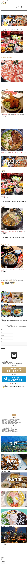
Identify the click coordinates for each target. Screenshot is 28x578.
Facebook (12, 11)
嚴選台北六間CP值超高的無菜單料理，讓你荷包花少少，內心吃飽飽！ (15, 121)
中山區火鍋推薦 (6, 320)
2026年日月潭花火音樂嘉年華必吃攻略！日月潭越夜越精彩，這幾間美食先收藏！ (10, 427)
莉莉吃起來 (5, 197)
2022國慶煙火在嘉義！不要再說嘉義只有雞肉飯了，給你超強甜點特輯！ (15, 201)
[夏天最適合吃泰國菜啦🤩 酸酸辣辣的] (22, 402)
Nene (4, 271)
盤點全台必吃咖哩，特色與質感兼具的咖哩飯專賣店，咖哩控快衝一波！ (9, 430)
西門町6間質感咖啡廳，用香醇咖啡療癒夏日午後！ (7, 428)
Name (1, 332)
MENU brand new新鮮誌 (3, 546)
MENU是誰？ (18, 11)
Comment (2, 341)
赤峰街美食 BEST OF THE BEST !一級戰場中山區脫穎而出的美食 (14, 237)
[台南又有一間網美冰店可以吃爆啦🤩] (22, 410)
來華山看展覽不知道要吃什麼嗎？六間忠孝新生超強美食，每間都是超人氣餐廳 (9, 420)
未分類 (1, 559)
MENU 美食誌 (14, 6)
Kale (16, 575)
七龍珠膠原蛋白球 (3, 320)
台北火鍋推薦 (20, 320)
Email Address (2, 335)
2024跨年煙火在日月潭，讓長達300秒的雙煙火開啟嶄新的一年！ (8, 325)
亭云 (2, 319)
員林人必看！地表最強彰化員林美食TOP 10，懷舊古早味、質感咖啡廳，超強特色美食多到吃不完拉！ (12, 422)
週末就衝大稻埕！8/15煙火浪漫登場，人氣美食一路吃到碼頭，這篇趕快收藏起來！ (10, 431)
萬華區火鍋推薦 (6, 321)
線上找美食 (15, 11)
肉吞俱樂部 (4, 321)
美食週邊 (2, 555)
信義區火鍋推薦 (9, 320)
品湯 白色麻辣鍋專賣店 (24, 320)
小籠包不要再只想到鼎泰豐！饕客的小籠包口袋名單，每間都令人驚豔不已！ (9, 423)
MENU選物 (2, 558)
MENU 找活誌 (2, 547)
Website (2, 338)
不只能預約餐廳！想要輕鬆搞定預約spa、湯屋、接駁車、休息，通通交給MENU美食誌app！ (16, 326)
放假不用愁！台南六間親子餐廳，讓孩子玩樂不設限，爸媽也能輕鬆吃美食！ (9, 421)
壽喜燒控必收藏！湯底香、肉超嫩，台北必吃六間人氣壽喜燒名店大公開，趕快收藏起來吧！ (11, 419)
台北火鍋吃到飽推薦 (17, 320)
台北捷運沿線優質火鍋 (13, 320)
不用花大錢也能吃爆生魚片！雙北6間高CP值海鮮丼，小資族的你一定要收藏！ (9, 429)
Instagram (8, 11)
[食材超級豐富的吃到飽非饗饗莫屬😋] (14, 394)
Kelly (4, 116)
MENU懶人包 (2, 557)
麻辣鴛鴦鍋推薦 (9, 321)
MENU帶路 (2, 556)
